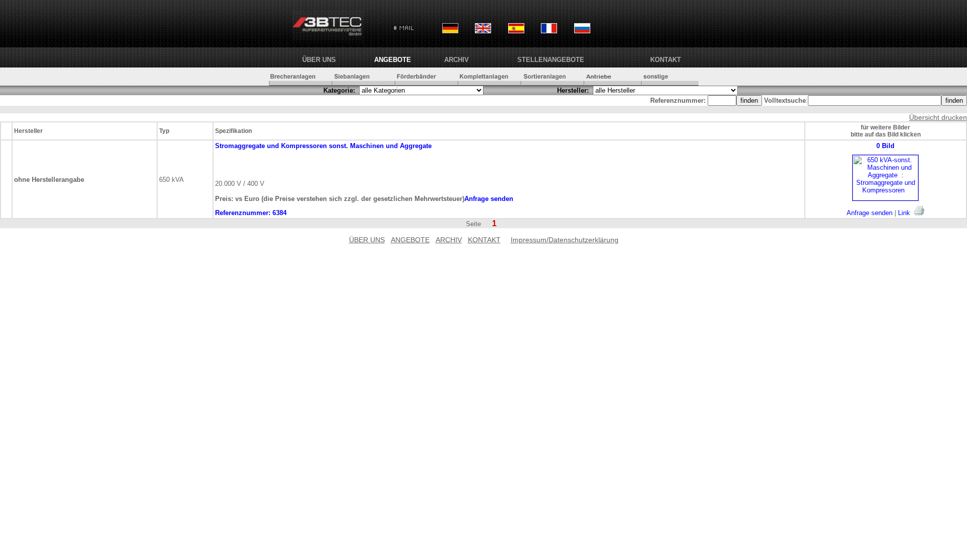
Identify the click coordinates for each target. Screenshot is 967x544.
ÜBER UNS (319, 59)
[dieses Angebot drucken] (919, 210)
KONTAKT (665, 59)
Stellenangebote (550, 59)
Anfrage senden (869, 213)
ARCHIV (456, 59)
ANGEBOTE (392, 59)
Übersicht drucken (938, 117)
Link (904, 213)
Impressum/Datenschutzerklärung (564, 240)
